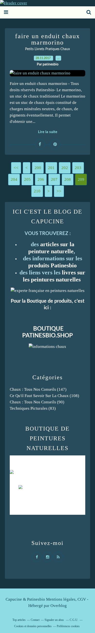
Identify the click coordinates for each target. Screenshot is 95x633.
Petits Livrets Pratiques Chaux (47, 49)
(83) (33, 408)
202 (64, 167)
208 (67, 179)
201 (51, 167)
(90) (37, 402)
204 (14, 179)
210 (37, 191)
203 (78, 167)
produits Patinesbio (52, 265)
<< (16, 167)
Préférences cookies (68, 626)
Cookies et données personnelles (33, 626)
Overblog (58, 605)
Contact (35, 620)
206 (41, 179)
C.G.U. (74, 620)
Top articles (19, 620)
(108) (44, 395)
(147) (38, 389)
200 (38, 167)
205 (27, 179)
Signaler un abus (55, 620)
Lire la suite (47, 132)
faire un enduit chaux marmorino (47, 39)
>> (59, 191)
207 (54, 179)
